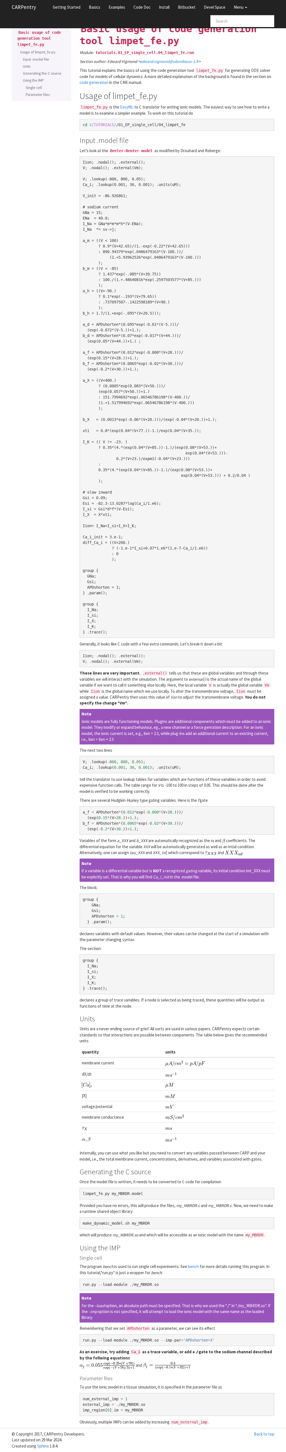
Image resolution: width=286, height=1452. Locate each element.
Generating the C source (42, 73)
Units (26, 66)
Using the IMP (33, 80)
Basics (94, 7)
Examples (117, 7)
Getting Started (66, 7)
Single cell (34, 87)
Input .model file (36, 59)
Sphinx (43, 1446)
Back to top (264, 1434)
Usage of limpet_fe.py (37, 52)
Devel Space (214, 7)
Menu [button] (239, 7)
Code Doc (142, 7)
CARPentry (24, 7)
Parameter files (38, 94)
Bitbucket (187, 7)
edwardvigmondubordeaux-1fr (169, 61)
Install (164, 7)
